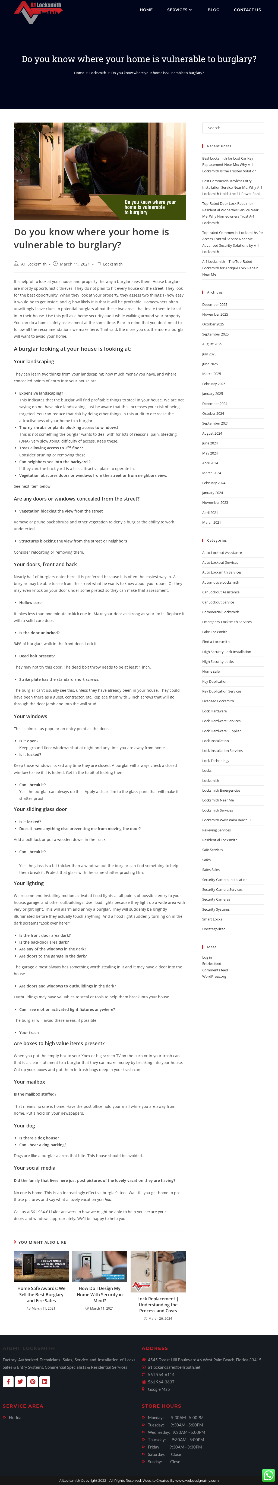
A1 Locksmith (34, 264)
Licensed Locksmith (218, 701)
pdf (65, 315)
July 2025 (209, 354)
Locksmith (113, 264)
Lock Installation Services (222, 750)
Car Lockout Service (218, 602)
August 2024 (212, 433)
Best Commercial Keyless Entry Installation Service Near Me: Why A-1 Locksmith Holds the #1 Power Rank (232, 187)
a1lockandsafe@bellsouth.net (174, 1367)
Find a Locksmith (216, 641)
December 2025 (214, 304)
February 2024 (213, 482)
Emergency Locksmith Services (227, 621)
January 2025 (212, 393)
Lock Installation (215, 740)
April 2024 (210, 463)
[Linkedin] (44, 1381)
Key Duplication (215, 681)
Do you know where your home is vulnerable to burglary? (157, 72)
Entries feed (211, 963)
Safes (206, 859)
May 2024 (210, 453)
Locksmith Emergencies (221, 790)
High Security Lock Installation (226, 651)
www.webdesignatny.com (197, 1480)
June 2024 (210, 443)
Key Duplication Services (221, 691)
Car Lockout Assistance (220, 592)
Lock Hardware (214, 711)
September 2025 (215, 334)
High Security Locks (218, 661)
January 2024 (212, 492)
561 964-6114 (161, 1374)
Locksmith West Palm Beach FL (227, 820)
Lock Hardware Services (221, 720)
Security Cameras (216, 899)
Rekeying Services (216, 830)
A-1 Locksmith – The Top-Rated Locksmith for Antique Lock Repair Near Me (230, 268)
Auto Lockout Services (220, 562)
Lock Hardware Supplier (221, 730)
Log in (207, 957)
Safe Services (212, 849)
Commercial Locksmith (220, 611)
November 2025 (215, 314)
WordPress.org (214, 976)
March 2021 (211, 522)
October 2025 (213, 324)
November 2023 (215, 502)
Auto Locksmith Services (222, 572)
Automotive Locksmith (220, 582)
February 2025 (213, 383)
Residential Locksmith (220, 839)
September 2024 (215, 423)
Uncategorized (214, 928)
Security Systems (216, 909)
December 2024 (214, 403)
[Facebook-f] (8, 1381)
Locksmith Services (217, 810)
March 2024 (211, 472)
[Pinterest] (32, 1381)
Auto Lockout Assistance (222, 552)
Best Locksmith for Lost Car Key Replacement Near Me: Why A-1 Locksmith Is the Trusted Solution (229, 164)
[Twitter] (20, 1381)
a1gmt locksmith (29, 1348)
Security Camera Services (222, 889)
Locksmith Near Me (218, 800)
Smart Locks (212, 919)
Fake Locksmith (215, 631)
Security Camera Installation (225, 879)
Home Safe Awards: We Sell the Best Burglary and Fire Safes (41, 1294)
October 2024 (213, 413)
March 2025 (211, 373)
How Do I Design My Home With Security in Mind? (100, 1294)
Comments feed (215, 970)
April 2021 (210, 512)
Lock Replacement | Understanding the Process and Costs (158, 1305)
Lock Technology (215, 760)
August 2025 (212, 343)
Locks (206, 770)
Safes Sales (211, 869)
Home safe (211, 671)
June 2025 (210, 363)
